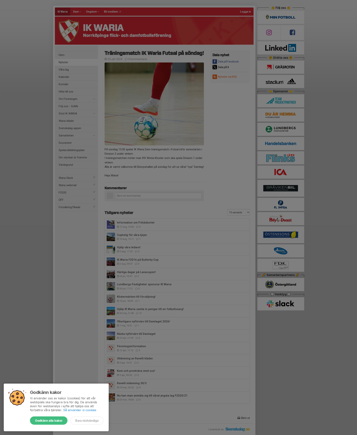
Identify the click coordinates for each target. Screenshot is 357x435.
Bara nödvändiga (86, 420)
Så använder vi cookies (79, 410)
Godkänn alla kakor (48, 420)
